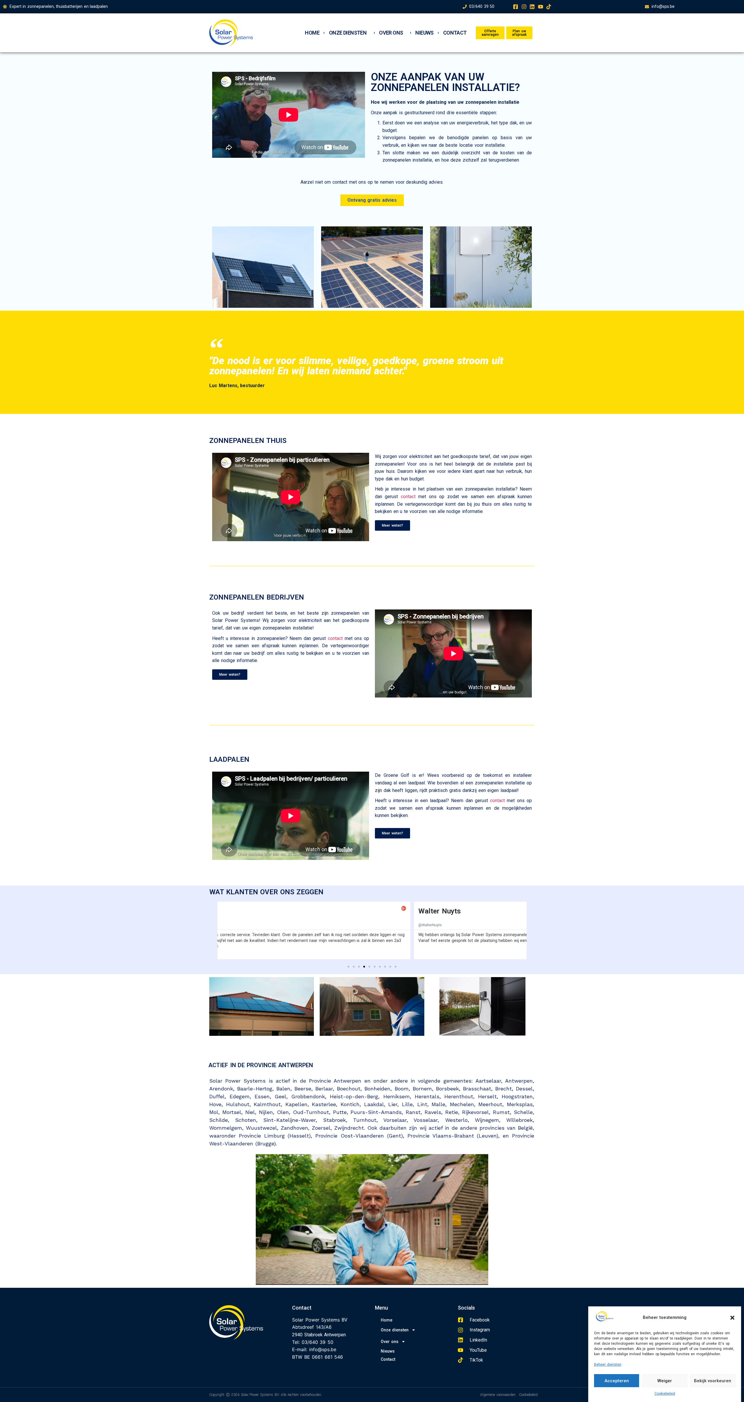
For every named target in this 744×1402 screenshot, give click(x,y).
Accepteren (616, 1380)
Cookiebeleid (664, 1394)
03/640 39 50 (317, 1342)
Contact (455, 33)
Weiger (664, 1380)
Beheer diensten (607, 1364)
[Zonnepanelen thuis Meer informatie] (263, 267)
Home (312, 33)
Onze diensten (347, 33)
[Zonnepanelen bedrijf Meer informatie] (372, 267)
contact (408, 496)
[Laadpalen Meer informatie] (481, 267)
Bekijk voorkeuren (712, 1380)
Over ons (391, 33)
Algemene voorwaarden (498, 1395)
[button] (732, 1318)
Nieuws (424, 33)
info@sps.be (322, 1349)
